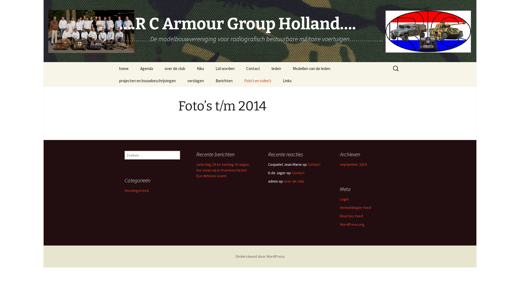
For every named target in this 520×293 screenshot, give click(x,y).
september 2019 (353, 164)
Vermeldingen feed (355, 207)
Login (344, 199)
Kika (200, 68)
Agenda (146, 68)
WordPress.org (352, 224)
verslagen (195, 80)
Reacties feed (351, 216)
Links (287, 80)
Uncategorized (137, 190)
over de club (175, 68)
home (124, 68)
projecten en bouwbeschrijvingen (147, 80)
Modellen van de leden (311, 68)
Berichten (224, 80)
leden (276, 68)
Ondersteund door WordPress (260, 256)
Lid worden (225, 68)
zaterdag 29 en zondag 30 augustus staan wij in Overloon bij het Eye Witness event (223, 170)
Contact (253, 68)
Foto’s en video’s (257, 80)
